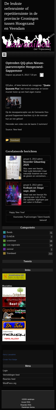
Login (5, 370)
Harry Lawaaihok (9, 354)
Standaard (11, 253)
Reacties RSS (26, 405)
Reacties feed (9, 379)
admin (40, 159)
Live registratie (13, 245)
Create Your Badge (10, 359)
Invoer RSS (25, 402)
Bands (9, 232)
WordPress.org (9, 383)
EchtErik (10, 236)
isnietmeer (11, 241)
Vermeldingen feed (11, 375)
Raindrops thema (28, 407)
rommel (10, 249)
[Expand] (4, 55)
